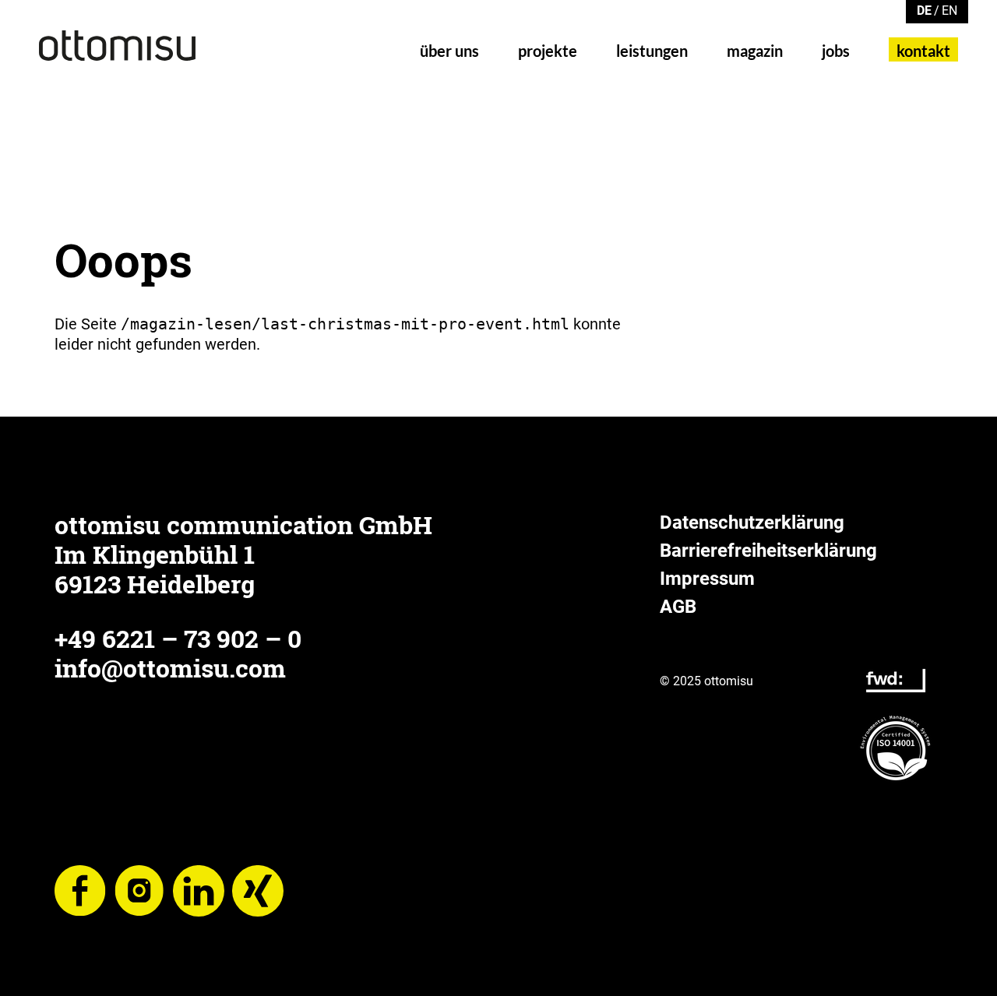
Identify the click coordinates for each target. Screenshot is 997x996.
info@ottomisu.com (170, 668)
